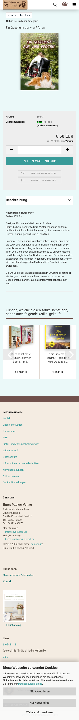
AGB (5, 437)
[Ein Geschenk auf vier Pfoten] (39, 61)
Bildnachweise (11, 476)
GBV (5, 656)
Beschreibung (16, 200)
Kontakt (7, 418)
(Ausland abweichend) (47, 125)
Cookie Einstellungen (14, 482)
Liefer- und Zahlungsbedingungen (21, 444)
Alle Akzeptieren (40, 691)
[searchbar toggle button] (55, 5)
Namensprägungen (13, 469)
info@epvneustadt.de (16, 532)
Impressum (9, 431)
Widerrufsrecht (11, 450)
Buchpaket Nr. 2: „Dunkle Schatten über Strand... (21, 358)
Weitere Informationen (39, 712)
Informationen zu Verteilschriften (21, 463)
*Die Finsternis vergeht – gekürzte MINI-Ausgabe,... (58, 358)
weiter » (12, 15)
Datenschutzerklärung (30, 683)
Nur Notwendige (39, 702)
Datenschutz (10, 456)
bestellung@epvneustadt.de (20, 539)
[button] (11, 149)
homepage (36, 544)
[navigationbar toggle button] (74, 5)
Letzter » (25, 15)
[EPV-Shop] (14, 5)
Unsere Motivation (12, 424)
